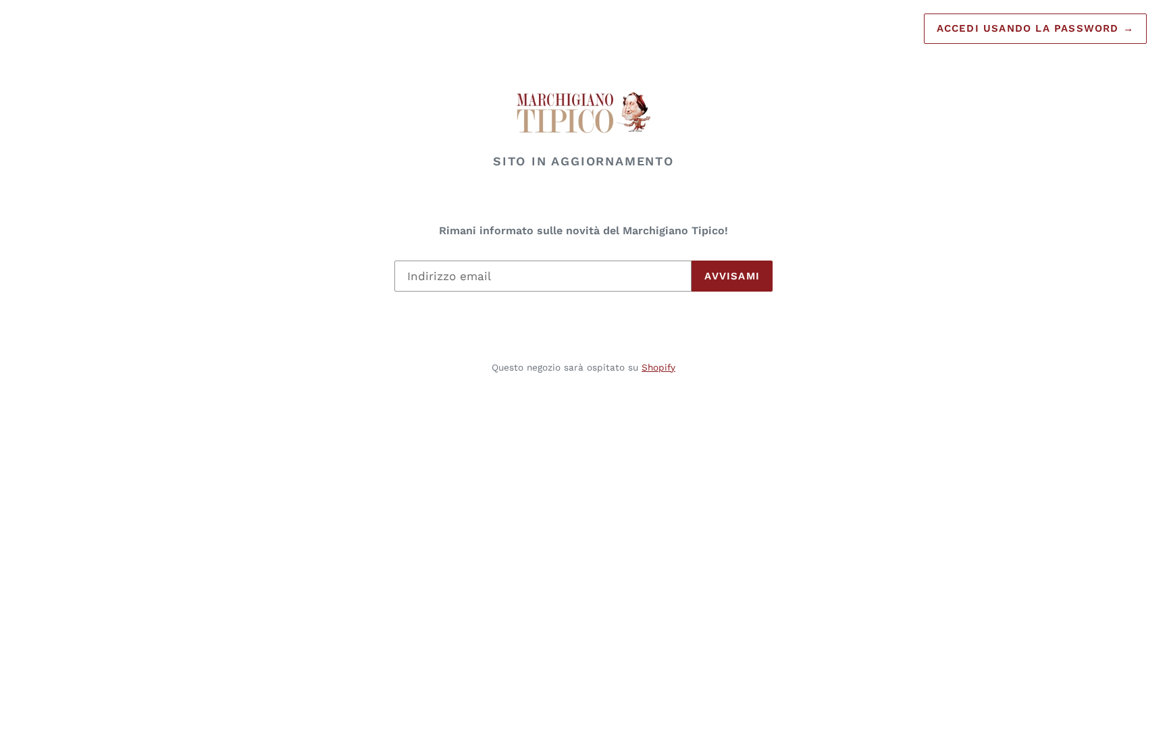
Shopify (658, 367)
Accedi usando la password (1035, 28)
